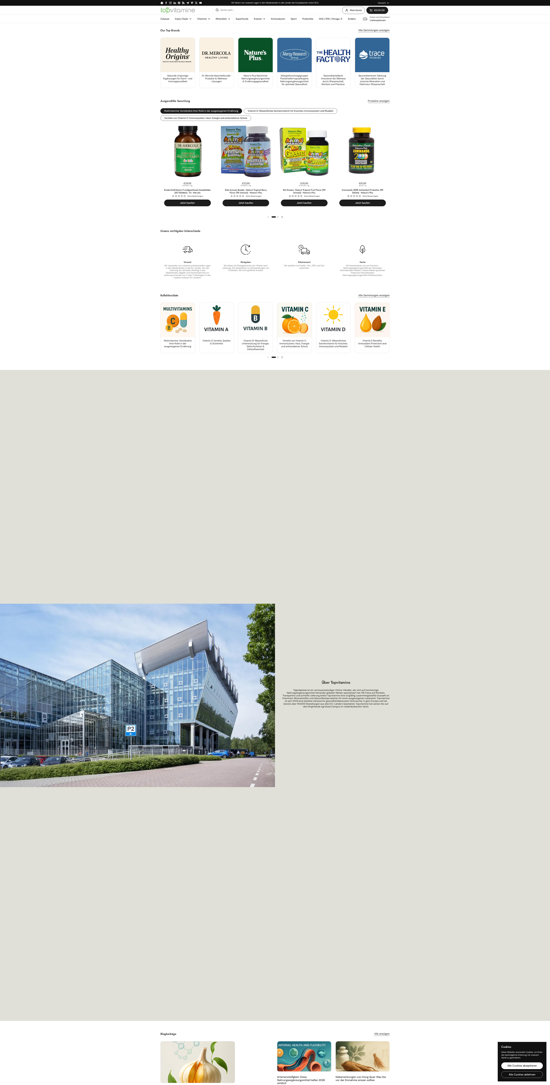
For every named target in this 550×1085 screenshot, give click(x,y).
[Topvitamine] (177, 10)
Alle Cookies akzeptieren (522, 1065)
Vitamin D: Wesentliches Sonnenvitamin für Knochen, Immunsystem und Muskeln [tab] (290, 110)
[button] (377, 10)
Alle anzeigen (382, 1033)
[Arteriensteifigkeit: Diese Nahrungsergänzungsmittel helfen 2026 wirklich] (304, 1056)
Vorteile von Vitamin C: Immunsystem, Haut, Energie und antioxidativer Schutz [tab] (205, 118)
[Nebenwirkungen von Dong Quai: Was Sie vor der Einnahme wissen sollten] (363, 1056)
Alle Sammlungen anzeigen (374, 30)
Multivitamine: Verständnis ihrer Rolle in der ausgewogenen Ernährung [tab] (201, 110)
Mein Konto (356, 10)
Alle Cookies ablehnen (522, 1074)
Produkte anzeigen (379, 101)
